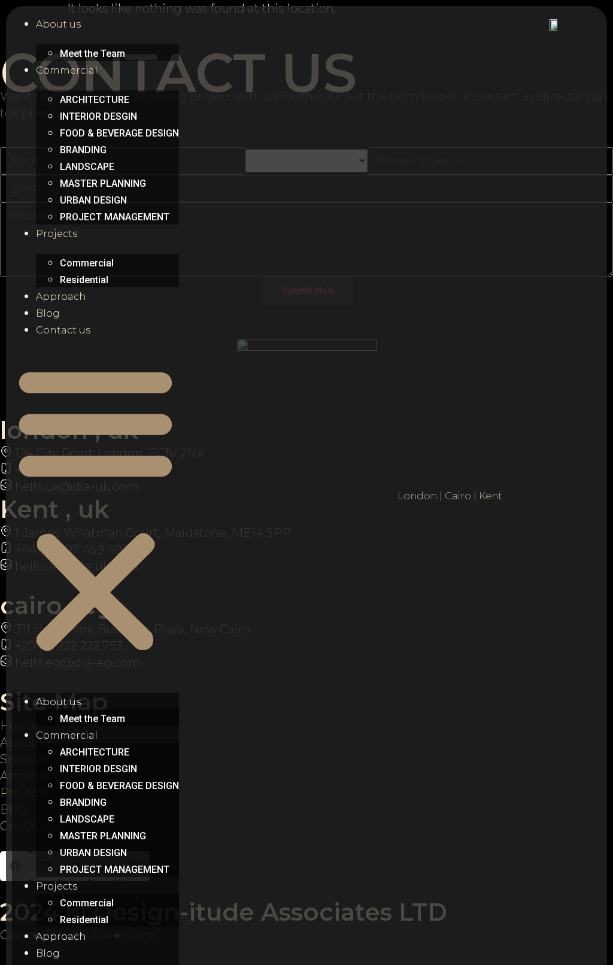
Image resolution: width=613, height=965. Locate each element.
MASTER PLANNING (103, 183)
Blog (48, 313)
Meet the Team (92, 53)
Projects (56, 233)
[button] (95, 509)
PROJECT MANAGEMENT (114, 217)
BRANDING (83, 150)
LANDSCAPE (87, 166)
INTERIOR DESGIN (98, 116)
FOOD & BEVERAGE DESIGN (119, 133)
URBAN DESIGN (93, 200)
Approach (61, 296)
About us (58, 24)
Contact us (63, 330)
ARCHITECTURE (94, 99)
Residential (84, 280)
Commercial (67, 70)
